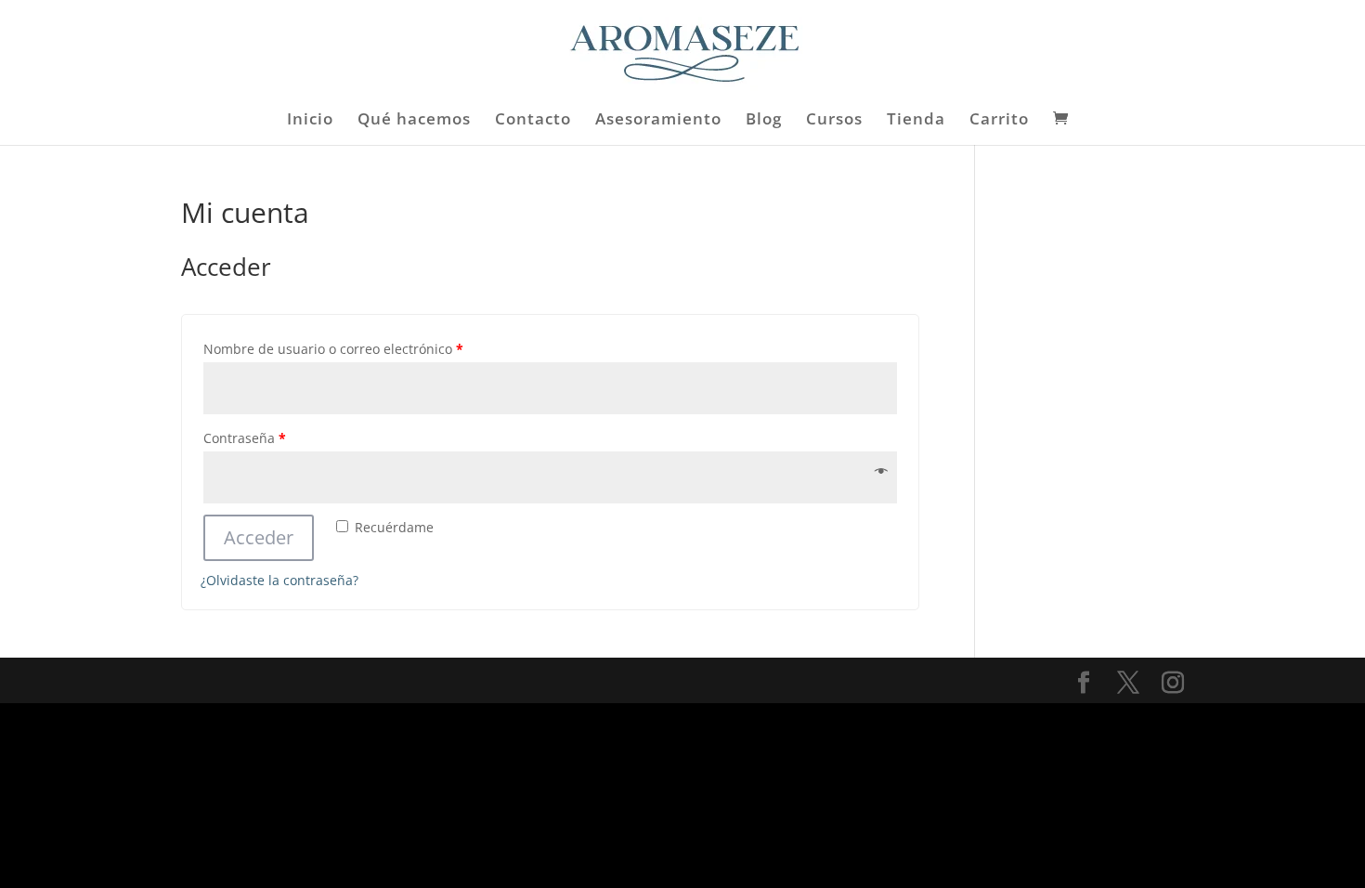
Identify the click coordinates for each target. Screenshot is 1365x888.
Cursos (834, 120)
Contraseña (244, 438)
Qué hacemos (414, 120)
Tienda (916, 120)
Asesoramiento (658, 120)
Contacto (533, 120)
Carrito (999, 120)
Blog (764, 120)
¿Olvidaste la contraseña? (279, 580)
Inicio (310, 120)
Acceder (258, 537)
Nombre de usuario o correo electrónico (333, 349)
